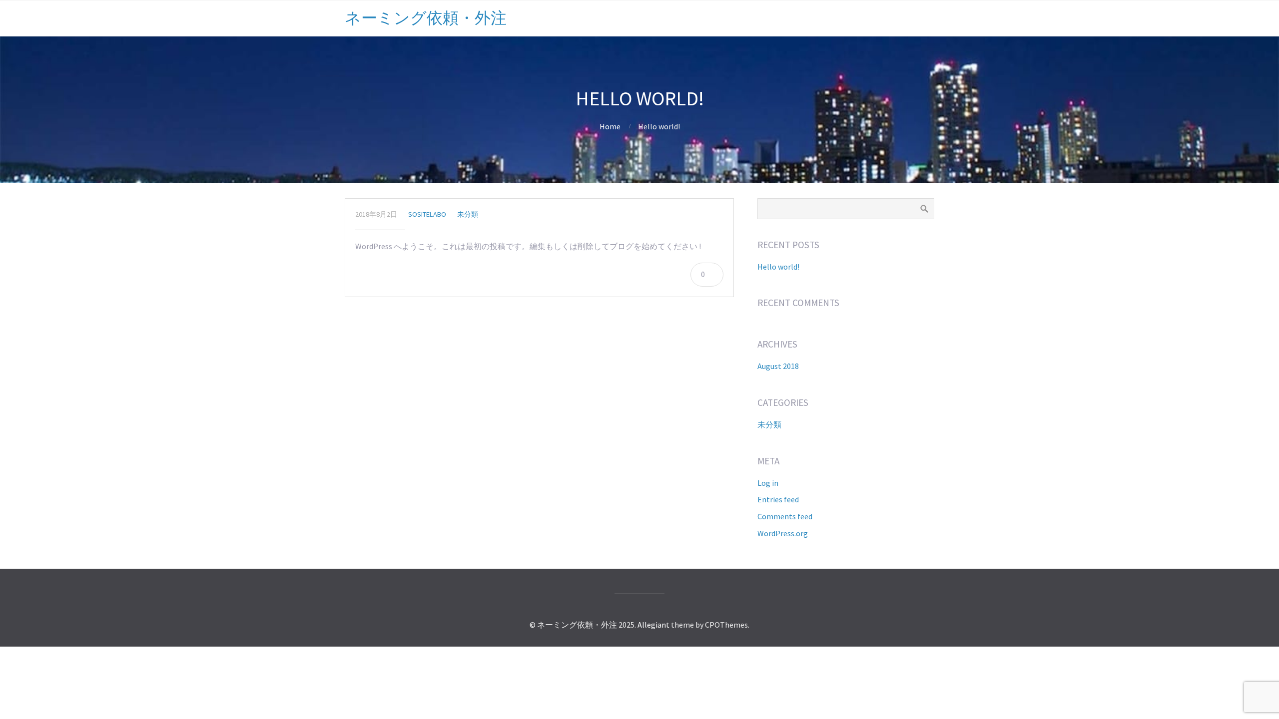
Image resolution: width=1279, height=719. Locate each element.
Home (610, 126)
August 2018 (778, 366)
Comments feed (784, 516)
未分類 (467, 214)
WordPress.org (782, 533)
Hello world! (778, 267)
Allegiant (653, 625)
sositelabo (427, 214)
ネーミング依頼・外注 (426, 18)
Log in (767, 483)
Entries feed (778, 499)
